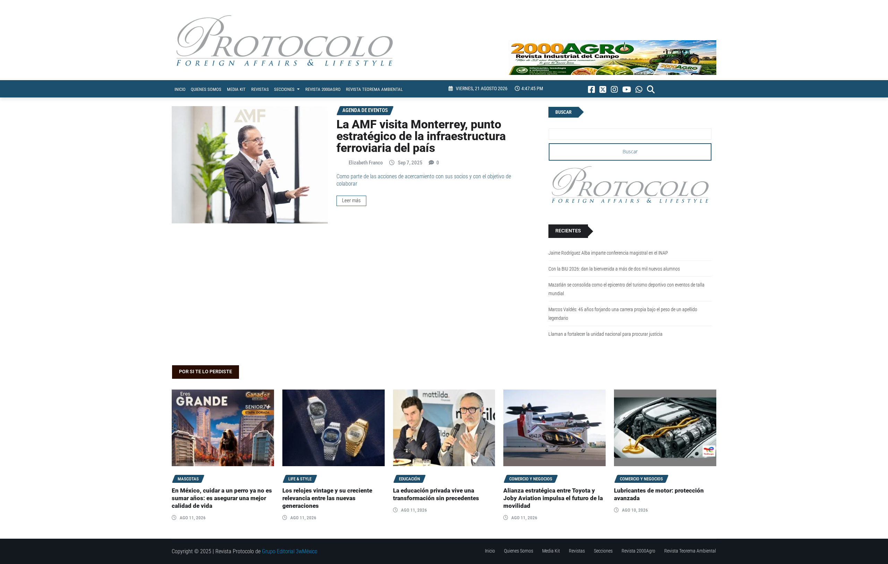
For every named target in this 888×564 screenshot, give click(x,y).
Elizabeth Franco (366, 163)
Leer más (351, 200)
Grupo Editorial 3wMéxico (289, 551)
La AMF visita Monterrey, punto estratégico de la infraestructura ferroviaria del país (421, 136)
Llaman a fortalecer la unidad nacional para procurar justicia (605, 334)
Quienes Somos (206, 89)
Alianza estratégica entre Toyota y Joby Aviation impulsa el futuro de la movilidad (553, 498)
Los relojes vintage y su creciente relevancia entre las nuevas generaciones (327, 498)
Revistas (260, 89)
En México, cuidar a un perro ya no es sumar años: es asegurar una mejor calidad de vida (222, 498)
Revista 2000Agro (323, 89)
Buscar (563, 112)
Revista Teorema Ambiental (374, 89)
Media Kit (236, 89)
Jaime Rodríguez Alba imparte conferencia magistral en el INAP (608, 253)
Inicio (180, 89)
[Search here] (651, 89)
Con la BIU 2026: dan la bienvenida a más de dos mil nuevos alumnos (614, 269)
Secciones (285, 89)
